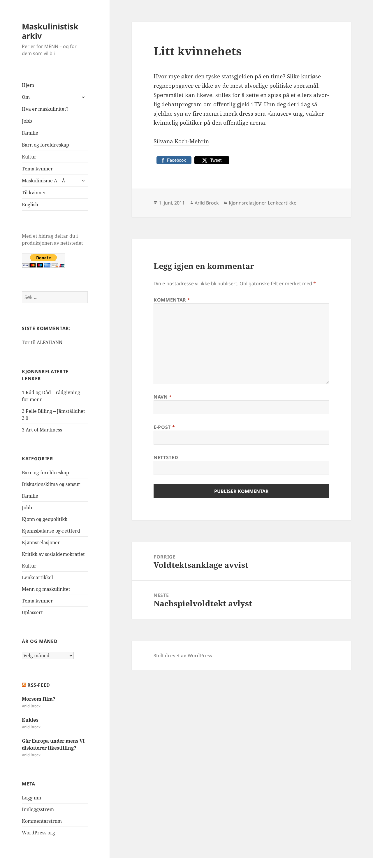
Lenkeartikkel (37, 577)
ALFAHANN (49, 342)
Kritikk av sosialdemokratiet (53, 554)
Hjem (28, 85)
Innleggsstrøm (38, 809)
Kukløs (30, 720)
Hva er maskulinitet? (45, 109)
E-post (164, 427)
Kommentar (172, 300)
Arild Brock (207, 203)
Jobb (27, 121)
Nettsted (166, 457)
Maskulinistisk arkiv (50, 31)
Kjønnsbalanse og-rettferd (51, 531)
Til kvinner (34, 192)
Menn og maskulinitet (46, 589)
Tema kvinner (37, 168)
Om (26, 97)
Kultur (29, 157)
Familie (30, 133)
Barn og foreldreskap (45, 145)
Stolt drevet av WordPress (183, 655)
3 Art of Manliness (42, 430)
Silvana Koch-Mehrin (181, 141)
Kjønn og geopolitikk (44, 519)
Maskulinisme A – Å (43, 180)
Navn (163, 397)
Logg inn (31, 797)
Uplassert (32, 612)
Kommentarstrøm (42, 821)
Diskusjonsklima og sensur (51, 484)
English (30, 204)
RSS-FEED (38, 685)
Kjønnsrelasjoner (41, 542)
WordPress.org (38, 832)
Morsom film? (38, 699)
